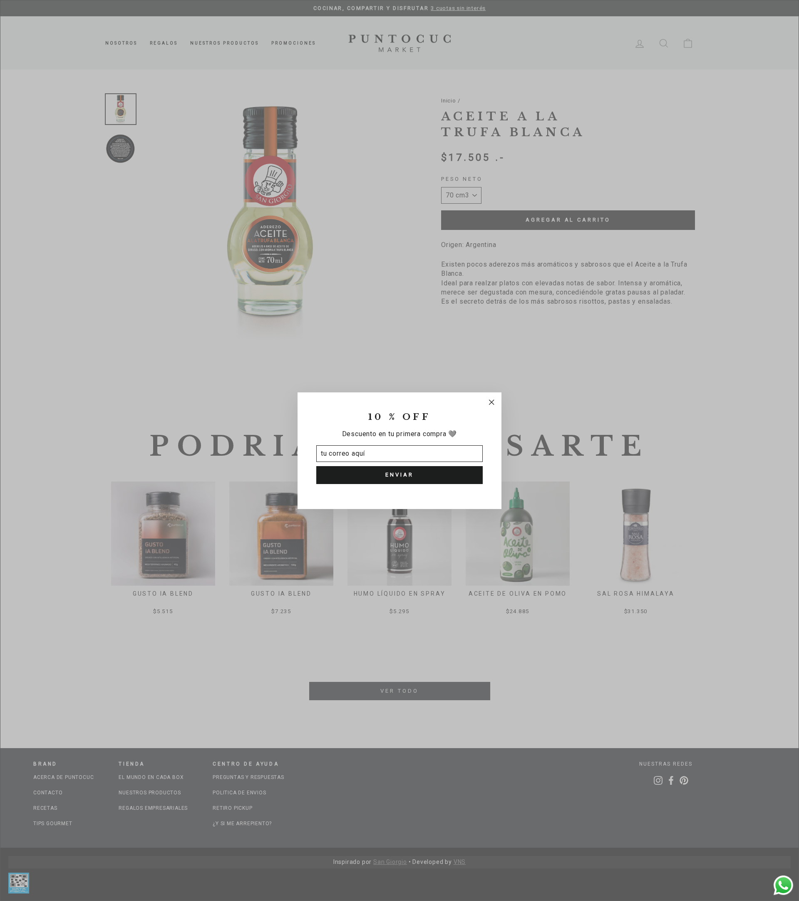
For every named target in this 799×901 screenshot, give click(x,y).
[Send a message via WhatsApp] (783, 885)
